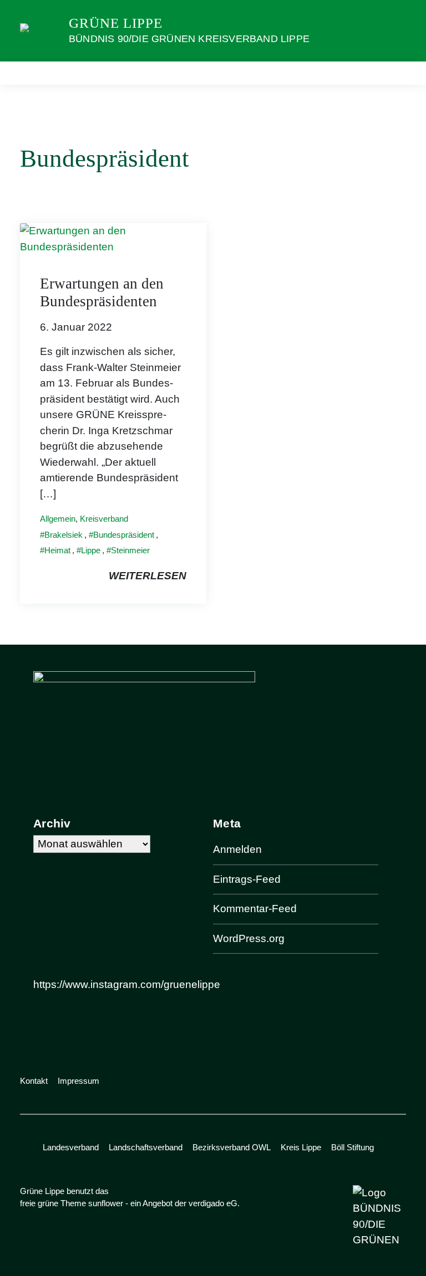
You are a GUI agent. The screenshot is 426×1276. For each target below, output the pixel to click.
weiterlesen (147, 576)
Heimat (57, 550)
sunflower (105, 1203)
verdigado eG (213, 1203)
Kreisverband (104, 518)
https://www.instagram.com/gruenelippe (126, 984)
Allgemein (57, 518)
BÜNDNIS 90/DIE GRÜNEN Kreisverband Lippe (189, 38)
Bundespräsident (123, 534)
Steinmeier (130, 550)
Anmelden (237, 849)
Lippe (90, 550)
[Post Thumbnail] (113, 238)
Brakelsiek (63, 534)
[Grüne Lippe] (40, 30)
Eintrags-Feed (247, 879)
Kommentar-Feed (255, 908)
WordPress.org (249, 938)
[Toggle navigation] (394, 73)
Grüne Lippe (116, 23)
